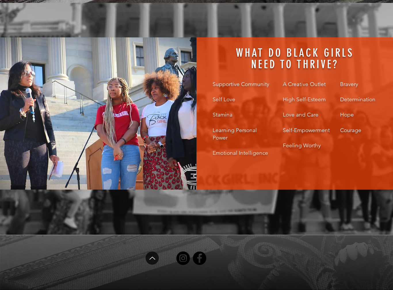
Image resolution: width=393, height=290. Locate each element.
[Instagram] (183, 258)
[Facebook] (199, 258)
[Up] (152, 258)
